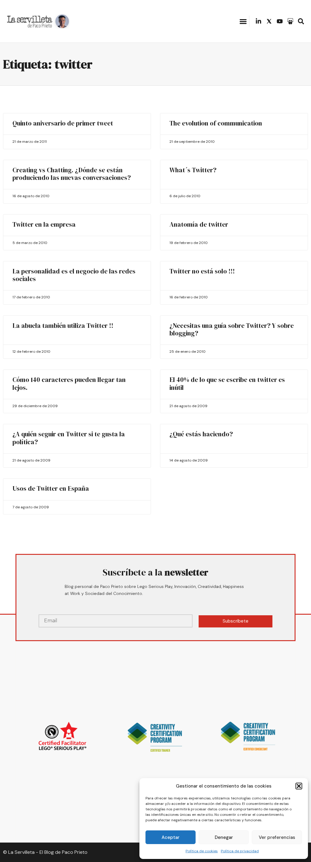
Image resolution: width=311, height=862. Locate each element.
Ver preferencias (277, 837)
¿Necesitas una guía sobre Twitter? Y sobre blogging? (231, 329)
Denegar (224, 837)
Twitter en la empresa (44, 224)
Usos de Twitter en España (50, 488)
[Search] (301, 21)
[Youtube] (280, 21)
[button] (299, 786)
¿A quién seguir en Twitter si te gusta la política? (68, 438)
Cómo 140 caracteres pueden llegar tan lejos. (69, 383)
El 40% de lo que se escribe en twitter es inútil (227, 383)
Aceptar (170, 837)
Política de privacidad (240, 851)
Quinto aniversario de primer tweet (62, 123)
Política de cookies (202, 851)
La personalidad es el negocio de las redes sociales (73, 275)
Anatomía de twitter (198, 224)
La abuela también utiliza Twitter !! (62, 325)
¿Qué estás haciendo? (201, 434)
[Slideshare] (290, 21)
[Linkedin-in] (258, 21)
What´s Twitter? (193, 170)
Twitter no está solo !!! (202, 271)
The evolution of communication (215, 123)
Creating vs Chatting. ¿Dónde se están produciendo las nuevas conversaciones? (71, 174)
